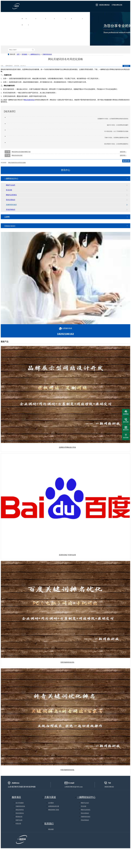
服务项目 (69, 18)
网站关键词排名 (29, 100)
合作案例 (86, 18)
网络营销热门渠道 (53, 809)
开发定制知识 (10, 209)
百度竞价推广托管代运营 (67, 555)
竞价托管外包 (20, 813)
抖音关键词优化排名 (67, 770)
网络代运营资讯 (11, 195)
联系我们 (33, 25)
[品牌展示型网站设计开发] (65, 394)
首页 (25, 18)
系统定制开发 (20, 809)
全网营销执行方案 (61, 18)
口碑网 (7, 217)
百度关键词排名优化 (67, 662)
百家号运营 (19, 820)
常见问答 (9, 190)
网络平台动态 (10, 185)
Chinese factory (9, 226)
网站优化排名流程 (17, 155)
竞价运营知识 (10, 200)
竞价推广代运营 (42, 18)
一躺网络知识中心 (34, 54)
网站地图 (51, 829)
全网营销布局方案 (53, 806)
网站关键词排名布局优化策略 (17, 162)
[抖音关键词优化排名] (65, 716)
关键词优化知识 (47, 54)
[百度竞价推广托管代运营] (65, 501)
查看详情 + (123, 152)
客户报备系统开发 (78, 18)
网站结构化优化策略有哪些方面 (21, 152)
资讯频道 (26, 25)
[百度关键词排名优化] (65, 609)
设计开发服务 (20, 803)
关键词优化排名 (20, 806)
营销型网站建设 (32, 18)
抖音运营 (18, 823)
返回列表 (126, 66)
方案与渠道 (50, 797)
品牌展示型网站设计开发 (67, 447)
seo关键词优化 (51, 18)
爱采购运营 (19, 816)
